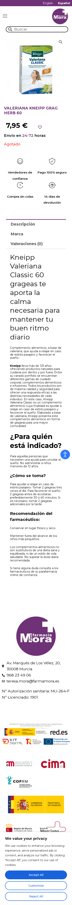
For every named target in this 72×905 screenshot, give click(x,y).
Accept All (36, 875)
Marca (17, 234)
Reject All (36, 896)
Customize (36, 885)
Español (64, 3)
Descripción (23, 224)
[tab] (36, 224)
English (48, 3)
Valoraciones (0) (27, 244)
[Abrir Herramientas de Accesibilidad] (65, 454)
